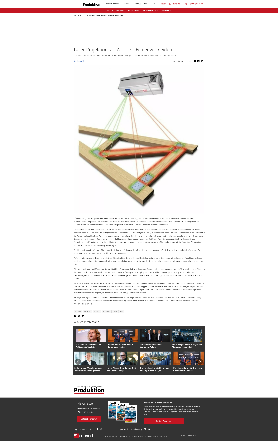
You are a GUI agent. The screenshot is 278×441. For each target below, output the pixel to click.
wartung (87, 312)
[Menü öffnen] (78, 4)
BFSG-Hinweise (132, 436)
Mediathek (165, 10)
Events (126, 4)
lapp (121, 312)
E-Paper (163, 4)
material (106, 312)
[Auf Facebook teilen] (195, 61)
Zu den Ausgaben (164, 420)
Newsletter (176, 4)
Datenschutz (113, 436)
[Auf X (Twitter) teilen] (198, 61)
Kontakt (159, 436)
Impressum (122, 436)
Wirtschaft (120, 10)
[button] (78, 361)
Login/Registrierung (195, 4)
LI (101, 429)
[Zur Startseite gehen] (91, 4)
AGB (106, 436)
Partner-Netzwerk (112, 4)
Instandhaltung (133, 10)
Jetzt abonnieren (89, 418)
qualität (97, 312)
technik (78, 312)
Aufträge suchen (141, 4)
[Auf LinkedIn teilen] (202, 61)
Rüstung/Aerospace (150, 10)
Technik (110, 10)
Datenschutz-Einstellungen (147, 436)
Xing (97, 429)
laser (115, 312)
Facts (165, 436)
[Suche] (154, 4)
